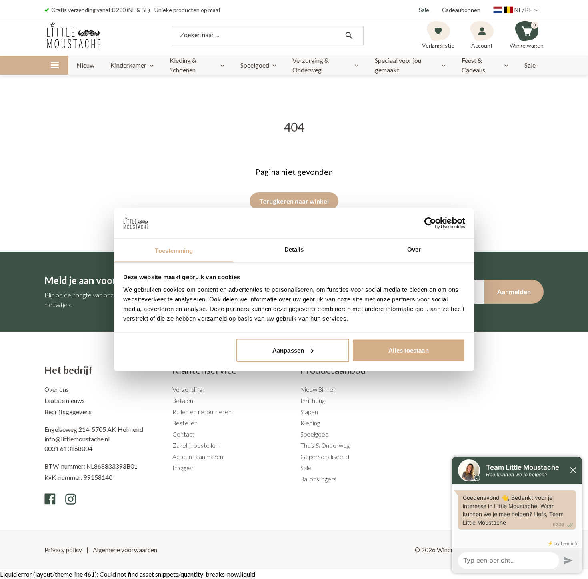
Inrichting (312, 400)
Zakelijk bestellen (195, 445)
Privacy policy (63, 549)
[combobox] (267, 35)
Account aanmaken (197, 456)
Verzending (187, 389)
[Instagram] (70, 499)
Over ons (56, 389)
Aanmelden (514, 291)
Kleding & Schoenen (183, 65)
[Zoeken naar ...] (349, 35)
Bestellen (185, 423)
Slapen (309, 411)
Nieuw (85, 65)
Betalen (182, 400)
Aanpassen (288, 350)
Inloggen (183, 467)
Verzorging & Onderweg (310, 65)
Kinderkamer (128, 65)
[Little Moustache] (73, 35)
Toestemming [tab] (174, 250)
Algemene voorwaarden (124, 549)
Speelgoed (254, 65)
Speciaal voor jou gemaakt (398, 65)
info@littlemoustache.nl (77, 439)
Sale (424, 9)
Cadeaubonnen (461, 9)
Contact (183, 434)
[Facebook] (50, 499)
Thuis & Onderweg (325, 445)
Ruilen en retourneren (202, 411)
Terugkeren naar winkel (294, 201)
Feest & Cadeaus (473, 65)
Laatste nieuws (64, 400)
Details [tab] (294, 249)
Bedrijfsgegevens (68, 411)
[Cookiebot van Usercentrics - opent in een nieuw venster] (430, 223)
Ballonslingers (318, 479)
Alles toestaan (408, 350)
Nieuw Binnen (318, 389)
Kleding (310, 423)
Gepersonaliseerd (324, 456)
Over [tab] (414, 249)
